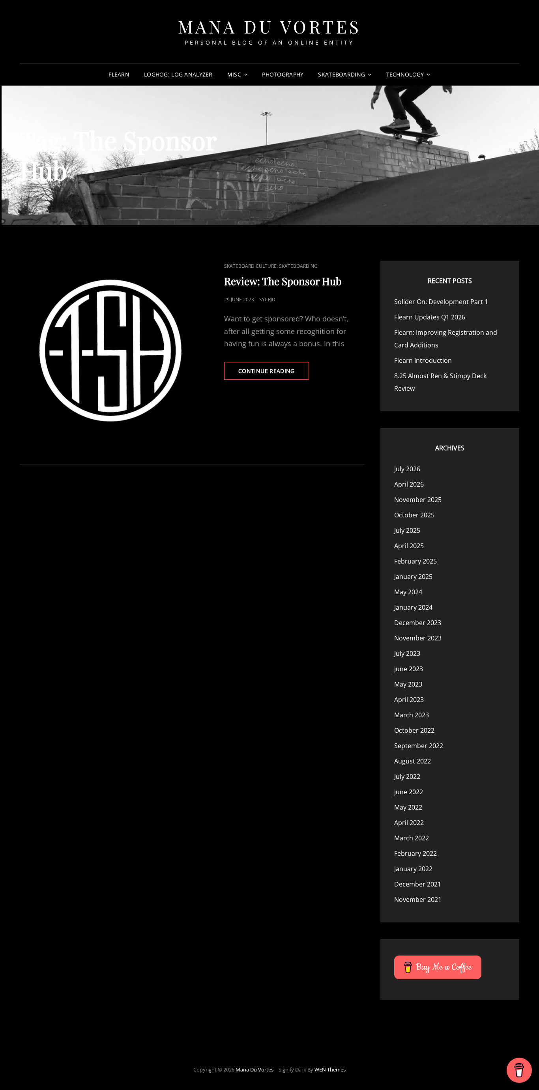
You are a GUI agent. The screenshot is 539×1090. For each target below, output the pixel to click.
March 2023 (411, 715)
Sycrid (267, 299)
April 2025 (409, 545)
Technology (405, 74)
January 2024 (413, 607)
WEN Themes (330, 1069)
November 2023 (418, 638)
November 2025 (418, 499)
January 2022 (413, 868)
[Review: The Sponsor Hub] (106, 347)
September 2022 (418, 745)
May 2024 (408, 592)
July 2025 (407, 530)
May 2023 (408, 684)
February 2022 (415, 853)
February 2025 (415, 561)
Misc (234, 74)
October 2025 (414, 515)
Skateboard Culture (250, 266)
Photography (282, 74)
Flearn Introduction (423, 360)
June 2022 (408, 792)
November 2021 (418, 899)
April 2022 (409, 822)
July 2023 (407, 653)
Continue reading (273, 373)
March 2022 (411, 838)
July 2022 (407, 776)
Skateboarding (341, 74)
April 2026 (409, 484)
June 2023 (408, 668)
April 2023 (409, 699)
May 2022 (408, 807)
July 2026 (407, 469)
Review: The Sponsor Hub (283, 281)
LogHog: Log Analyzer (178, 74)
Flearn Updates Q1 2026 (429, 317)
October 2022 (414, 730)
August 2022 (412, 761)
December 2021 (417, 884)
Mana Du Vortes (269, 26)
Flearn (119, 74)
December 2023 (417, 622)
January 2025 (413, 576)
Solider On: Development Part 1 (441, 301)
